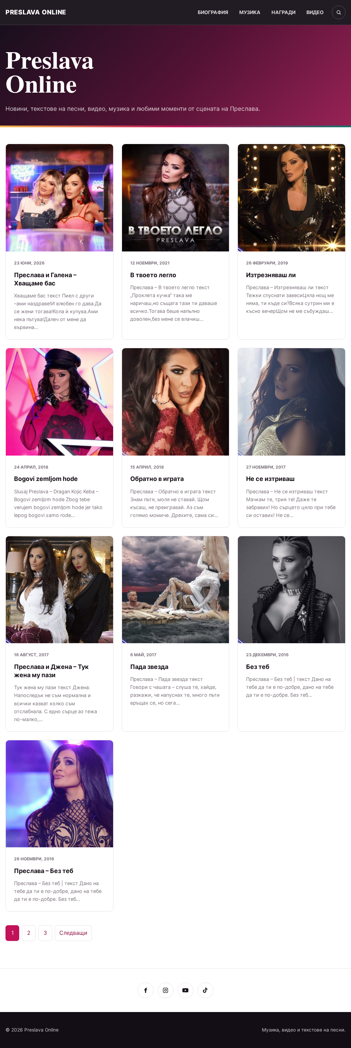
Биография (213, 12)
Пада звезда (149, 666)
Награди (283, 12)
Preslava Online (35, 12)
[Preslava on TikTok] (205, 990)
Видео (315, 12)
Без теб (257, 666)
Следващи (73, 932)
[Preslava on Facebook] (145, 990)
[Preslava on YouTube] (185, 990)
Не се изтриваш (270, 478)
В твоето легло (153, 275)
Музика (250, 12)
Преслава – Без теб (43, 870)
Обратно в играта (157, 478)
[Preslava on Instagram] (165, 990)
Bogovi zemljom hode (46, 478)
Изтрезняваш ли (271, 275)
